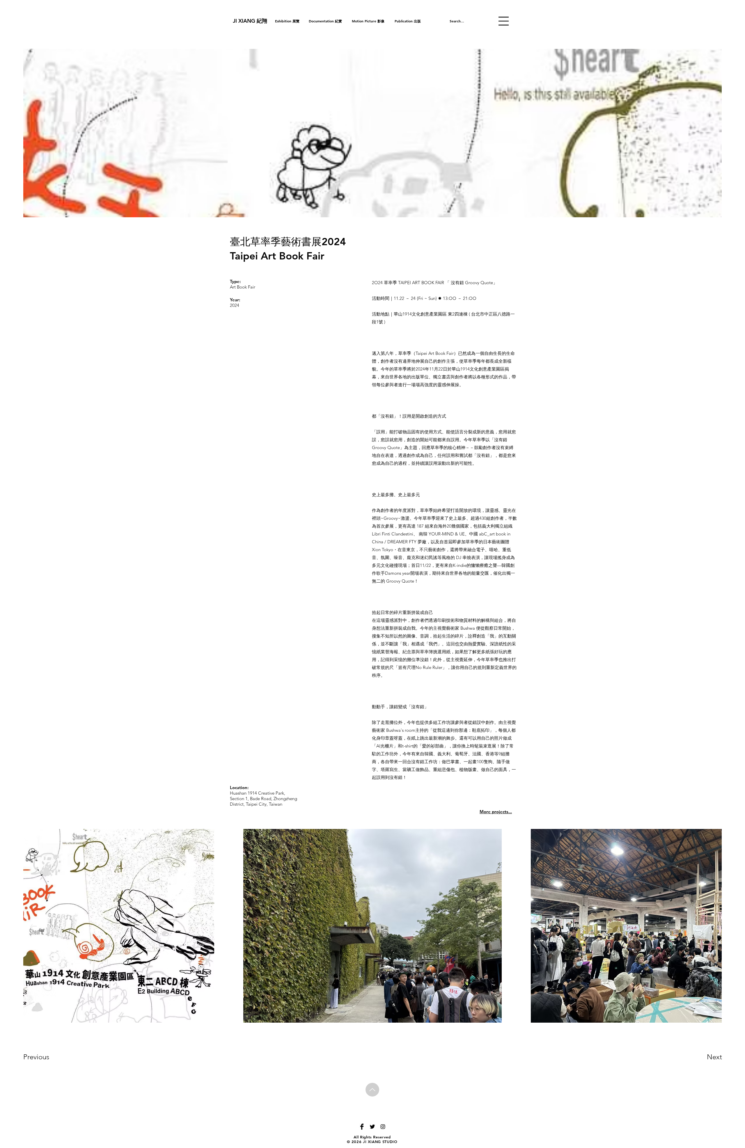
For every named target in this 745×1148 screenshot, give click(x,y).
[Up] (372, 1090)
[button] (504, 21)
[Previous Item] (33, 926)
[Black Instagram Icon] (383, 1127)
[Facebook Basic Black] (362, 1127)
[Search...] (478, 20)
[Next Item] (711, 926)
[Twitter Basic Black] (372, 1127)
